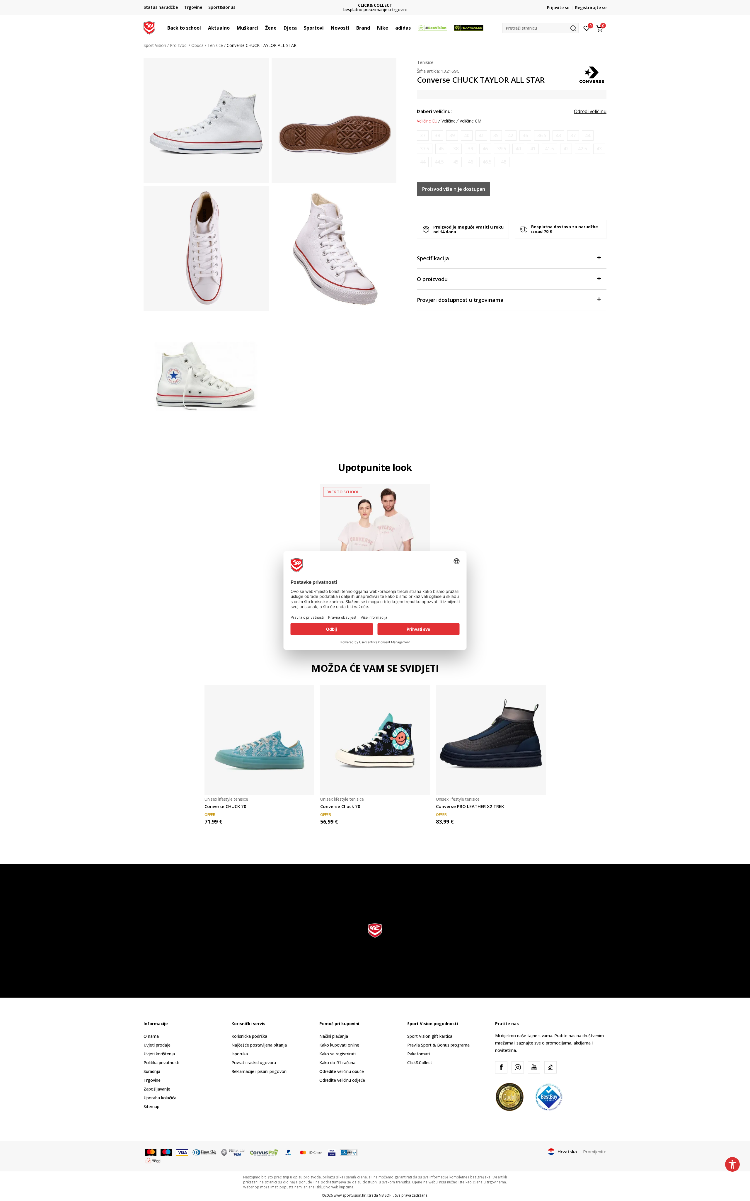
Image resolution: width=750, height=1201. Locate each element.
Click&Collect (419, 1062)
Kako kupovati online (339, 1045)
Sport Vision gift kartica (429, 1036)
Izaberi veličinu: (434, 111)
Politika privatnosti (161, 1062)
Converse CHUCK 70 (225, 806)
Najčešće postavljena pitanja (259, 1045)
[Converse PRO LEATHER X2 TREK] (491, 740)
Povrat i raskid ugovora (253, 1062)
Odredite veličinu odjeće (342, 1080)
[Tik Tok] (550, 1067)
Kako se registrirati (337, 1054)
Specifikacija (433, 258)
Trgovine (152, 1080)
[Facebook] (501, 1067)
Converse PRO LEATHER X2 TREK (470, 806)
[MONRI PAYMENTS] (153, 1160)
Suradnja (152, 1071)
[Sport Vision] (149, 27)
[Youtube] (534, 1067)
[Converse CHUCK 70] (259, 740)
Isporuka (239, 1054)
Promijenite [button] (594, 1151)
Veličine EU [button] (427, 121)
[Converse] (591, 74)
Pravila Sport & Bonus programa (438, 1045)
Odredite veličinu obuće (341, 1071)
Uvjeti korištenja (159, 1054)
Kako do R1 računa (337, 1062)
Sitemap (151, 1106)
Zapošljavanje (157, 1089)
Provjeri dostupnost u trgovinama (460, 299)
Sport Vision (155, 45)
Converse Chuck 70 (340, 806)
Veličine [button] (449, 121)
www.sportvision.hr (350, 1195)
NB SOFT (386, 1195)
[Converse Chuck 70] (375, 740)
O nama (151, 1036)
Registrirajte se (590, 7)
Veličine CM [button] (470, 121)
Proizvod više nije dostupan (453, 189)
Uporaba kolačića (160, 1097)
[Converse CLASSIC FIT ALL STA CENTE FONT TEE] (375, 539)
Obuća (197, 45)
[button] (204, 28)
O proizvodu (432, 279)
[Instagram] (518, 1067)
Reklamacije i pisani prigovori (259, 1071)
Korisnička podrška (249, 1036)
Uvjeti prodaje (157, 1045)
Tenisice (215, 45)
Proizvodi (179, 45)
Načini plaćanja (333, 1036)
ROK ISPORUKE (375, 5)
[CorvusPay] (264, 1152)
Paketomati (418, 1054)
